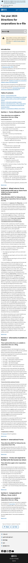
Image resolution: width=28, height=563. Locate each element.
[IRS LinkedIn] (10, 550)
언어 (4, 543)
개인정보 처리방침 (14, 558)
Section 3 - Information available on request (11, 102)
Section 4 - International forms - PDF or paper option (13, 103)
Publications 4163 (7, 67)
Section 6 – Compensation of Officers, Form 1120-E (13, 108)
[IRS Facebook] (2, 550)
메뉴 (25, 10)
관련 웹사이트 (6, 546)
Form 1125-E (12, 504)
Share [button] (7, 527)
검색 (17, 10)
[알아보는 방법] (14, 6)
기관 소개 (5, 534)
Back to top (3, 185)
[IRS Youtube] (12, 550)
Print (16, 527)
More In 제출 (5, 31)
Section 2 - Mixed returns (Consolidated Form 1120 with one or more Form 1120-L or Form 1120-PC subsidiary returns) (14, 98)
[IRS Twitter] (5, 550)
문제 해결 (5, 540)
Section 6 (5, 434)
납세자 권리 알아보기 (8, 537)
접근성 (14, 561)
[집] (4, 9)
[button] (21, 10)
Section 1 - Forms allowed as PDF (8, 95)
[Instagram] (7, 550)
